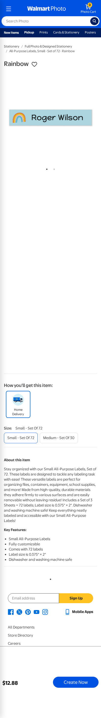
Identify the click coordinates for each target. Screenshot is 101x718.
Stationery (11, 46)
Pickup (29, 32)
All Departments (21, 627)
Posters (90, 32)
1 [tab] (45, 168)
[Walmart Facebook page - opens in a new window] (11, 612)
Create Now (76, 682)
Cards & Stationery (66, 32)
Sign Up (76, 598)
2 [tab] (53, 168)
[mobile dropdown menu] (8, 9)
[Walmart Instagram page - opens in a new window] (45, 612)
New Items (11, 32)
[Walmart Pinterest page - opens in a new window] (28, 612)
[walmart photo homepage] (46, 9)
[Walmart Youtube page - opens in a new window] (36, 612)
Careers (14, 643)
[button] (34, 64)
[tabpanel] (50, 117)
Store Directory (20, 635)
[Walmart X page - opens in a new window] (19, 612)
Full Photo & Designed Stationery (48, 46)
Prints (43, 32)
